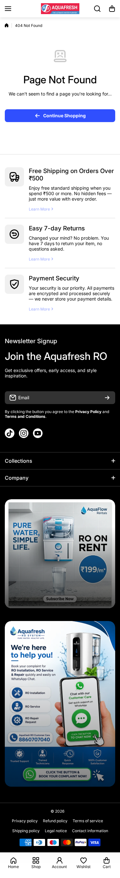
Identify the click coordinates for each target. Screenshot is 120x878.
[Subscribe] (107, 397)
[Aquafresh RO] (60, 8)
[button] (112, 8)
